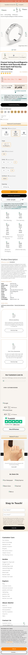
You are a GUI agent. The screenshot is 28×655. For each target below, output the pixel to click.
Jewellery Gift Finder (7, 590)
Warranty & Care (6, 544)
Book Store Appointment (14, 195)
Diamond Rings (8, 14)
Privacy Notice (21, 524)
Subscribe (14, 528)
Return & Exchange (7, 542)
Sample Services (6, 552)
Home (2, 14)
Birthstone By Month (7, 588)
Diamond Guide (6, 570)
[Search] (14, 10)
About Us (4, 605)
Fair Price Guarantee (7, 612)
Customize (13, 652)
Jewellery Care (5, 594)
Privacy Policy (22, 644)
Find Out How (14, 330)
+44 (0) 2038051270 (16, 100)
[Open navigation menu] (24, 10)
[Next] (25, 454)
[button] (14, 111)
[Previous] (2, 454)
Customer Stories (6, 586)
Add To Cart (14, 192)
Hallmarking (5, 592)
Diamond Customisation (14, 124)
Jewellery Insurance (7, 546)
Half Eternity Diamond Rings (7, 305)
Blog (3, 583)
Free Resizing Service (7, 555)
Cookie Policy (9, 642)
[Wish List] (17, 10)
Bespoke (4, 548)
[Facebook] (24, 623)
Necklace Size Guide (7, 576)
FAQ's (3, 616)
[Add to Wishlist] (22, 200)
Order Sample (11, 200)
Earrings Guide (6, 564)
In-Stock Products (22, 98)
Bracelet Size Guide (7, 598)
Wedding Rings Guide (7, 566)
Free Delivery (5, 540)
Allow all (14, 648)
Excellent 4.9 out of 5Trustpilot (14, 4)
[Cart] (20, 10)
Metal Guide (5, 572)
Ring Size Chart (6, 596)
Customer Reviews (7, 607)
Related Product (14, 436)
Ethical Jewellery (6, 609)
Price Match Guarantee (20, 90)
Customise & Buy (14, 105)
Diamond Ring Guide (7, 568)
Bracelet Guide (6, 574)
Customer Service (6, 623)
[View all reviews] (6, 73)
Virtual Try (4, 614)
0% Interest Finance (7, 550)
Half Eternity (15, 14)
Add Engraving (6, 187)
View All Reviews (14, 429)
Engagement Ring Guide (8, 562)
